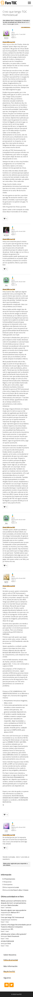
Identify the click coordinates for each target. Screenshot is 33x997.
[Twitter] (11, 985)
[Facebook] (6, 985)
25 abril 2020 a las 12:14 (9, 42)
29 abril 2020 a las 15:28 (9, 835)
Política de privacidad (11, 960)
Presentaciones (9, 879)
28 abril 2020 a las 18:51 (9, 527)
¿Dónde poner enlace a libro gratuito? (13, 934)
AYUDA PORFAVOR (7, 941)
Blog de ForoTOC (9, 971)
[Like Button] (4, 218)
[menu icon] (29, 2)
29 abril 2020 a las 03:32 (9, 586)
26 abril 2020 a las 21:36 (9, 239)
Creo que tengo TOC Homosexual (12, 917)
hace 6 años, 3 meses (21, 890)
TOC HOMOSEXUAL (25, 27)
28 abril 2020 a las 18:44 (9, 289)
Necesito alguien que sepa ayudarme (13, 910)
